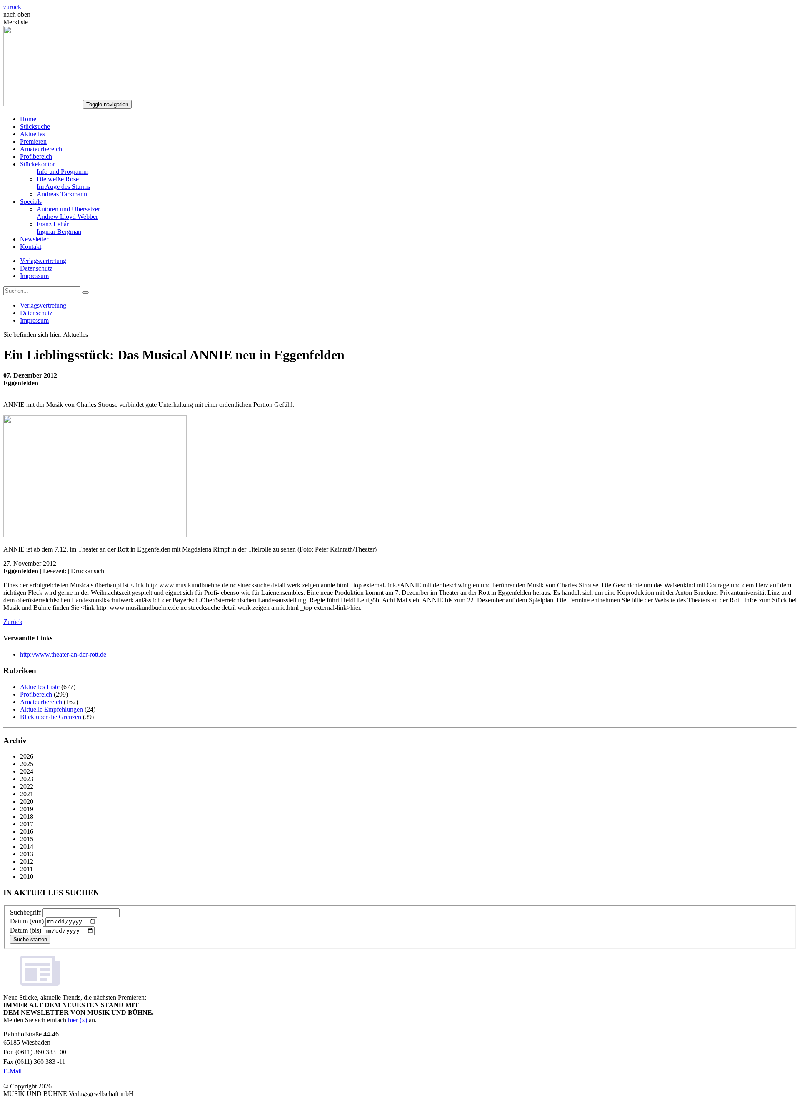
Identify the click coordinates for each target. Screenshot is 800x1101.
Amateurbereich (41, 149)
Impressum (34, 275)
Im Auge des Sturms (63, 186)
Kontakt (30, 246)
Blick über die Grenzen (51, 716)
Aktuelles (32, 134)
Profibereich (36, 156)
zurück (12, 6)
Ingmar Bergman (59, 231)
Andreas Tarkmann (62, 194)
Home (28, 119)
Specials (31, 201)
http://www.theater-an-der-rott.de (63, 654)
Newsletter (34, 239)
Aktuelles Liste (40, 686)
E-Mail (12, 1071)
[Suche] (85, 292)
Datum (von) (27, 921)
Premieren (33, 141)
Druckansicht (88, 570)
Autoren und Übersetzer (68, 209)
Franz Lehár (53, 224)
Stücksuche (35, 126)
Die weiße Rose (58, 179)
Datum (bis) (25, 930)
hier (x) (77, 1019)
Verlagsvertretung (43, 260)
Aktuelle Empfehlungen (52, 709)
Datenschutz (36, 268)
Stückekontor (37, 164)
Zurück (12, 621)
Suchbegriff (25, 912)
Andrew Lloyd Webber (67, 216)
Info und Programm (62, 171)
